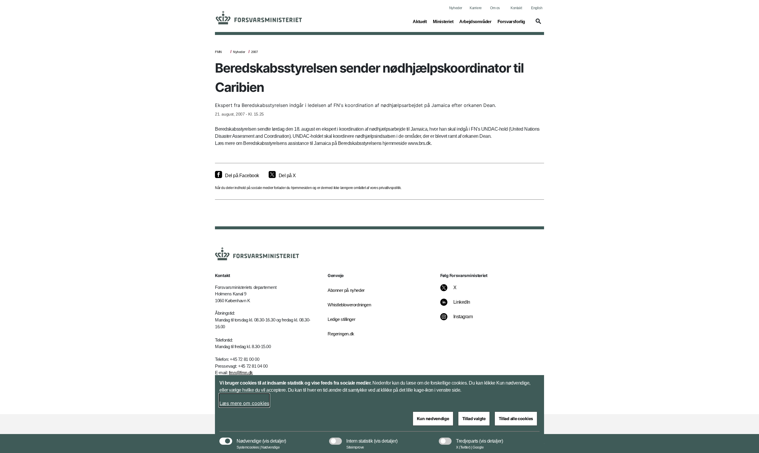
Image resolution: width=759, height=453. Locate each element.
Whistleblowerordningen (349, 304)
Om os (495, 8)
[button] (537, 24)
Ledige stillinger (341, 319)
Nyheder (455, 8)
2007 (254, 52)
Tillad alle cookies (516, 418)
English (536, 8)
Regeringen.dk (341, 333)
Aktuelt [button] (420, 21)
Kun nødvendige (433, 418)
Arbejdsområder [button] (475, 21)
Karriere (476, 8)
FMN (218, 52)
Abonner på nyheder (346, 290)
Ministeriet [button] (443, 21)
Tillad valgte (474, 418)
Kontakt (516, 8)
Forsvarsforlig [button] (511, 21)
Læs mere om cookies (244, 403)
